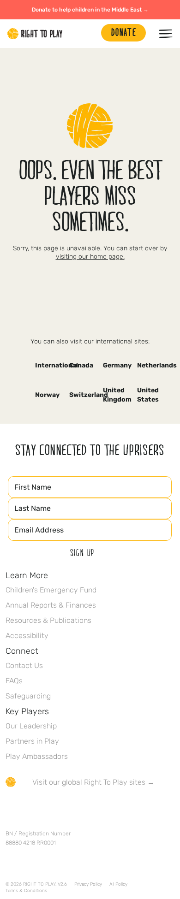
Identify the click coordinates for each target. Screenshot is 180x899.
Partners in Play (32, 741)
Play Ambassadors (37, 756)
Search (90, 34)
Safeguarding (28, 696)
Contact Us (24, 665)
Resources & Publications (48, 620)
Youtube (88, 809)
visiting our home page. (90, 256)
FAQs (14, 680)
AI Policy (118, 884)
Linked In (69, 809)
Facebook (11, 809)
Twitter (30, 809)
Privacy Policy (88, 884)
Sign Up (82, 552)
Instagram (49, 809)
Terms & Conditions (26, 890)
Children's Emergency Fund (51, 590)
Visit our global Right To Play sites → (93, 782)
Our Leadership (31, 726)
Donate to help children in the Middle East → (90, 9)
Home (35, 33)
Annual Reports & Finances (51, 605)
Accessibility (27, 635)
